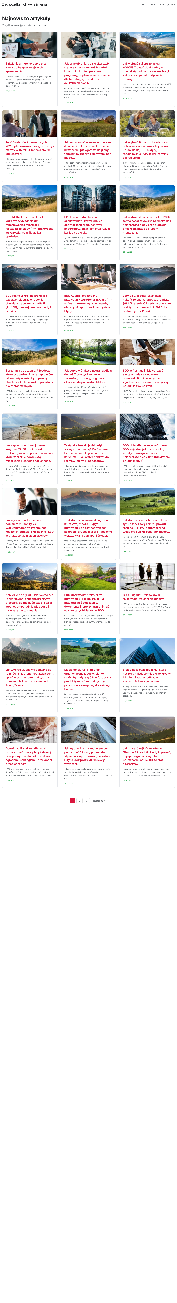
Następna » (99, 800)
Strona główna (167, 4)
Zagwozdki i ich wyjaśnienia (24, 4)
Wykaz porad (149, 4)
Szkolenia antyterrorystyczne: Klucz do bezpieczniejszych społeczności (26, 67)
